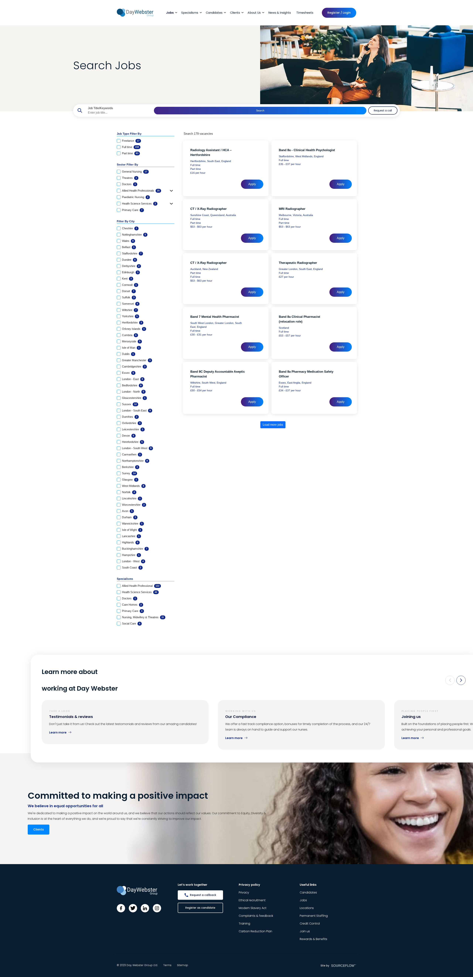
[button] (450, 680)
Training (244, 923)
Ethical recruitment (252, 900)
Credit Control (310, 923)
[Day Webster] (135, 12)
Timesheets (304, 13)
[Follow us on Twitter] (133, 908)
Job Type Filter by (129, 133)
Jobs (170, 13)
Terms (167, 965)
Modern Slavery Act (252, 908)
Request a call (383, 110)
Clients (235, 13)
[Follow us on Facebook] (121, 908)
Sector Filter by (127, 164)
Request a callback (203, 895)
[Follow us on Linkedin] (145, 908)
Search (260, 110)
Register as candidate (200, 908)
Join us (305, 931)
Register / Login (339, 13)
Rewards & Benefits (313, 939)
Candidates (214, 13)
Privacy (244, 892)
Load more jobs (273, 424)
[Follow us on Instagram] (157, 908)
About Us (254, 13)
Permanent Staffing (314, 916)
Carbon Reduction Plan (255, 931)
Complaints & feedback (256, 916)
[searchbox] (119, 112)
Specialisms (189, 13)
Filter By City (126, 221)
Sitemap (182, 965)
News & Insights (279, 13)
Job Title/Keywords (100, 108)
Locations (307, 908)
